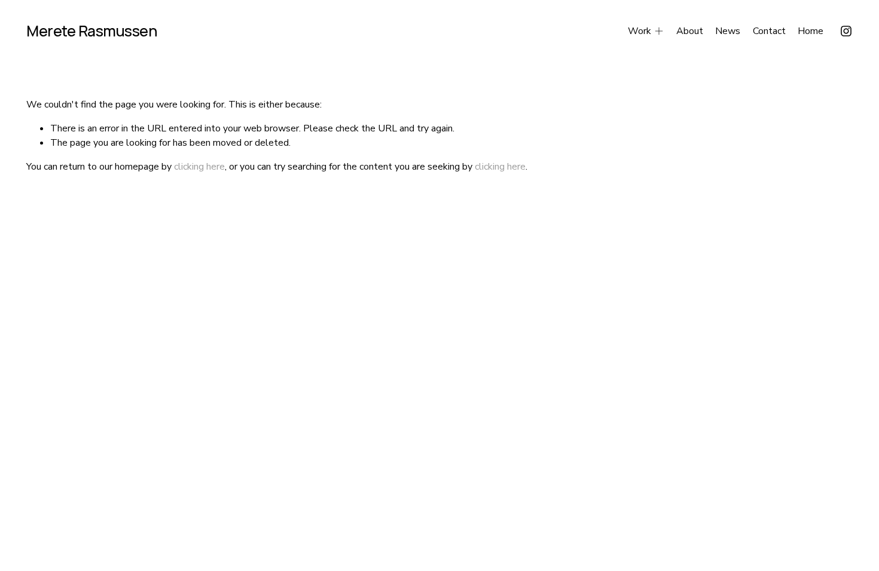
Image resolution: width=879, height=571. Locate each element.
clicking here (199, 166)
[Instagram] (846, 31)
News (727, 31)
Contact (769, 31)
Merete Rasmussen (91, 31)
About (689, 31)
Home (810, 31)
